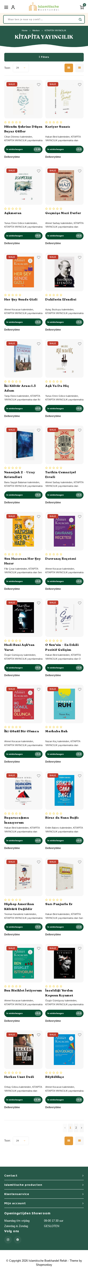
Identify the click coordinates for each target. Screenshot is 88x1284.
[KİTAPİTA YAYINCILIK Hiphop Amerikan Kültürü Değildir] (23, 877)
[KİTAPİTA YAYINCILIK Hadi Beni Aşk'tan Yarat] (23, 617)
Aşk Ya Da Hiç (57, 386)
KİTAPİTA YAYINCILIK (55, 30)
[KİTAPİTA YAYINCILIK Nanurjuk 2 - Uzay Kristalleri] (23, 445)
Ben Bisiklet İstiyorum (23, 990)
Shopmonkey (44, 1264)
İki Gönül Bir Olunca (21, 731)
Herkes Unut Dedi (19, 1077)
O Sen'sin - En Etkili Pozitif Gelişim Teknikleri (62, 647)
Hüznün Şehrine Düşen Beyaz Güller (23, 129)
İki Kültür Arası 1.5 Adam (20, 388)
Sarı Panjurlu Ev (59, 904)
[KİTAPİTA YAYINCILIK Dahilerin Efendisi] (64, 272)
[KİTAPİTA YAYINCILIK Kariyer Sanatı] (64, 99)
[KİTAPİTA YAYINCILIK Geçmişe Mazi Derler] (64, 185)
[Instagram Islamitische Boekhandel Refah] (8, 1240)
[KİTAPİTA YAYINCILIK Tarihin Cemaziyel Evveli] (64, 445)
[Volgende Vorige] (81, 1128)
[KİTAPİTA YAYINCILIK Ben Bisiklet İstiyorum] (23, 963)
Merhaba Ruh (56, 731)
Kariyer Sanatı (57, 126)
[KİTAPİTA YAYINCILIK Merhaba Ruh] (64, 704)
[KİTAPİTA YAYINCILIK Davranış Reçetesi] (64, 531)
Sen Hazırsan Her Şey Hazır (22, 561)
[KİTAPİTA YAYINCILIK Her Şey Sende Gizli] (23, 272)
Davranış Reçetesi (60, 558)
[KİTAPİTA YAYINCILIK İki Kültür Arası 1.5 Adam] (23, 358)
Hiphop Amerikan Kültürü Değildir (19, 906)
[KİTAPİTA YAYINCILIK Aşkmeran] (23, 185)
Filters (45, 57)
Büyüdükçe (54, 1077)
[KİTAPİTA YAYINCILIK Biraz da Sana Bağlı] (64, 790)
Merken (36, 30)
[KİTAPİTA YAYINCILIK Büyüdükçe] (64, 1049)
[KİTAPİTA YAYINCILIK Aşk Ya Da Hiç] (64, 358)
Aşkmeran (13, 213)
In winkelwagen (14, 149)
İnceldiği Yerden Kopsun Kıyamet (59, 992)
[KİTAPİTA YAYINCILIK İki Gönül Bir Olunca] (23, 704)
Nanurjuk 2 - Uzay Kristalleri (19, 474)
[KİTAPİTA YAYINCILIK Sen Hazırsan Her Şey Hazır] (23, 531)
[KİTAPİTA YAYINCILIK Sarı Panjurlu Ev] (64, 877)
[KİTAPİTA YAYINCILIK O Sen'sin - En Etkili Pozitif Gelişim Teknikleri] (64, 617)
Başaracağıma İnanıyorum (16, 820)
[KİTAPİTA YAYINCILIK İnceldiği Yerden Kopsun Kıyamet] (64, 963)
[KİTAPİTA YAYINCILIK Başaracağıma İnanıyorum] (23, 790)
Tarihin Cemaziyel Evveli (60, 474)
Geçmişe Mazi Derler (63, 213)
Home (25, 30)
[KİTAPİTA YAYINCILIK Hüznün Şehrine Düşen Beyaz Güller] (23, 99)
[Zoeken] (80, 19)
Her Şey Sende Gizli (21, 299)
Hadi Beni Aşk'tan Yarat (19, 647)
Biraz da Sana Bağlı (62, 817)
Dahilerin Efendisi (60, 299)
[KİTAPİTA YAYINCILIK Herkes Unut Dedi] (23, 1049)
